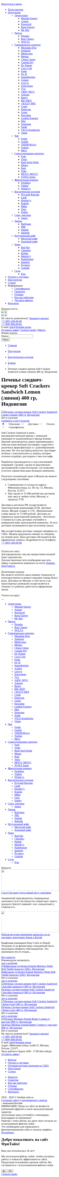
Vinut (24, 159)
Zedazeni (25, 50)
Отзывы (18, 294)
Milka (24, 206)
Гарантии (19, 291)
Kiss (23, 274)
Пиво (17, 244)
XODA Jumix (28, 177)
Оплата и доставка (18, 276)
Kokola (25, 203)
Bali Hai (25, 247)
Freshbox (26, 182)
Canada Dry (27, 62)
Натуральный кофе (25, 235)
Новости (13, 1077)
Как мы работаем (24, 297)
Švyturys (25, 265)
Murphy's (26, 256)
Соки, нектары (22, 215)
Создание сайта (10, 1100)
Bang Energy (28, 27)
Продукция (14, 12)
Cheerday (26, 250)
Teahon (25, 147)
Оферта (41, 330)
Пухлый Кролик (30, 194)
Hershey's (26, 200)
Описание (14, 424)
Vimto (24, 133)
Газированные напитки (27, 44)
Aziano (25, 21)
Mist (23, 121)
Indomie (25, 232)
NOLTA (25, 41)
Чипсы (18, 33)
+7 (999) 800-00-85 (11, 324)
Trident (24, 185)
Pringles (25, 36)
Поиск (5, 336)
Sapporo (25, 262)
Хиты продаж (15, 9)
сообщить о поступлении (15, 420)
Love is (25, 83)
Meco (24, 150)
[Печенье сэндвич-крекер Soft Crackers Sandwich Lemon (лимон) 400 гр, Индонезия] (29, 414)
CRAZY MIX (28, 103)
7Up (23, 88)
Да (4, 1171)
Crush (24, 106)
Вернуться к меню (11, 4)
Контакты (13, 303)
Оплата (50, 424)
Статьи (12, 282)
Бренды (12, 1059)
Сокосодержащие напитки (29, 153)
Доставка (32, 424)
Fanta (24, 71)
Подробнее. (7, 1132)
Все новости (8, 957)
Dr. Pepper (26, 65)
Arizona (25, 94)
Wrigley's (26, 188)
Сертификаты (22, 288)
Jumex (24, 218)
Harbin (24, 253)
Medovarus (27, 53)
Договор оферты (23, 300)
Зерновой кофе (29, 241)
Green (24, 112)
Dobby (24, 212)
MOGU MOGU (29, 174)
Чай (16, 135)
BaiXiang (26, 224)
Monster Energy (29, 18)
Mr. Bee (25, 30)
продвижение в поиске (34, 1100)
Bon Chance (27, 39)
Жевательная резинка (26, 180)
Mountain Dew (29, 47)
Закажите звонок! (39, 318)
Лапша (18, 221)
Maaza (24, 165)
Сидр (17, 271)
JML (23, 227)
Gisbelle (25, 268)
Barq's (24, 97)
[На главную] (2, 312)
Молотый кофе (29, 238)
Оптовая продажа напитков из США (28, 1065)
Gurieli (24, 141)
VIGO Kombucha (30, 130)
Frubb (24, 138)
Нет (10, 1171)
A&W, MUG (28, 91)
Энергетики (21, 15)
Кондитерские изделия (27, 191)
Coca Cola (26, 68)
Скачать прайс (28, 330)
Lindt (24, 197)
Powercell (26, 24)
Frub (23, 156)
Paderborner (27, 259)
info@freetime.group (20, 327)
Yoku (24, 171)
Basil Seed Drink (30, 162)
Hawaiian (26, 115)
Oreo (23, 209)
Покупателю (15, 279)
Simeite (25, 229)
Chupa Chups (28, 59)
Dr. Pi (24, 74)
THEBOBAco (28, 144)
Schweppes (27, 86)
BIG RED (26, 100)
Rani (23, 168)
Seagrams (26, 124)
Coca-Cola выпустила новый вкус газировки (26, 892)
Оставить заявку (10, 330)
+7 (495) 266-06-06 (11, 321)
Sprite (24, 127)
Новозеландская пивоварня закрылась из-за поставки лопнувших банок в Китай (25, 936)
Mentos (25, 56)
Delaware (26, 109)
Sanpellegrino (28, 77)
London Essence (29, 118)
